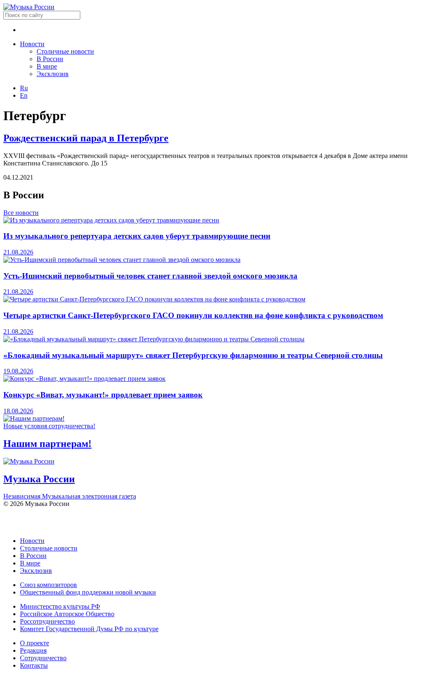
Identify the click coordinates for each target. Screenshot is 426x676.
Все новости (21, 212)
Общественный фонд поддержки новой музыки (88, 592)
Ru (24, 87)
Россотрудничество (47, 621)
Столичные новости (65, 51)
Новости (32, 43)
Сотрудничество (43, 657)
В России (50, 58)
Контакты (34, 665)
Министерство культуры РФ (60, 606)
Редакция (33, 650)
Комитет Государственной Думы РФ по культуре (89, 628)
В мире (47, 66)
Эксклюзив (53, 73)
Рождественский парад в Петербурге (85, 138)
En (23, 95)
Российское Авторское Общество (67, 613)
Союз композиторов (48, 584)
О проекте (34, 642)
